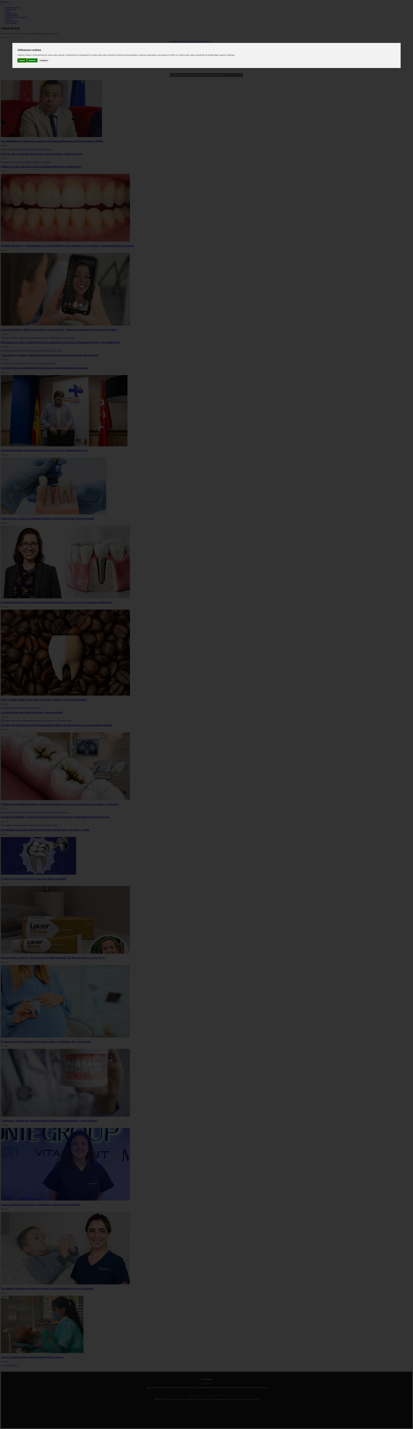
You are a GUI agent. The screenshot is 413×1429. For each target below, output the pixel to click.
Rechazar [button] (32, 60)
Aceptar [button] (22, 60)
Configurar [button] (44, 60)
